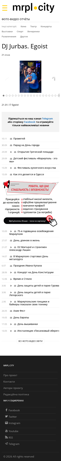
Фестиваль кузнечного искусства (36, 167)
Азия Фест (19, 310)
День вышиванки (27, 324)
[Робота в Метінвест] (30, 203)
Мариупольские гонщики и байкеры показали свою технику (29, 303)
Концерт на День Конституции (35, 272)
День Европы (21, 317)
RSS (11, 437)
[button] (55, 77)
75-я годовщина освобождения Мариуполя (31, 232)
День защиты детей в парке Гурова (38, 285)
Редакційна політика (16, 394)
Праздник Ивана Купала (27, 265)
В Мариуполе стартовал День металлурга (28, 258)
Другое (24, 36)
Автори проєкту (13, 388)
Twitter (13, 416)
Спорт (20, 31)
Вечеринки (33, 31)
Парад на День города (26, 145)
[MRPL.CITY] (33, 8)
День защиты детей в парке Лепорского (29, 294)
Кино (23, 26)
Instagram (14, 423)
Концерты (46, 26)
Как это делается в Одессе (28, 174)
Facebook (29, 121)
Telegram (47, 118)
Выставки (7, 31)
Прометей (19, 138)
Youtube (13, 431)
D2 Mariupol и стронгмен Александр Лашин (28, 248)
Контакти (9, 381)
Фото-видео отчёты (16, 19)
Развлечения (9, 36)
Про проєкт (10, 375)
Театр (33, 26)
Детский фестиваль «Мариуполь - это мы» (33, 160)
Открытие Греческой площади (35, 151)
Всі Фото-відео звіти (30, 341)
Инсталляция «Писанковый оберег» (38, 330)
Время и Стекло (22, 278)
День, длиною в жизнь (26, 240)
